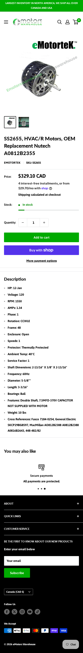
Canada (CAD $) (15, 591)
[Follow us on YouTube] (30, 612)
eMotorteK (12, 162)
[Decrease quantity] (23, 222)
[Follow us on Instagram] (22, 612)
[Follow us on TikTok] (37, 612)
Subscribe (17, 573)
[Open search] (59, 22)
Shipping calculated (31, 194)
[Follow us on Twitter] (14, 612)
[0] (75, 22)
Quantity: (10, 222)
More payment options (41, 260)
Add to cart (41, 237)
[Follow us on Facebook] (7, 612)
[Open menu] (6, 22)
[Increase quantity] (44, 222)
